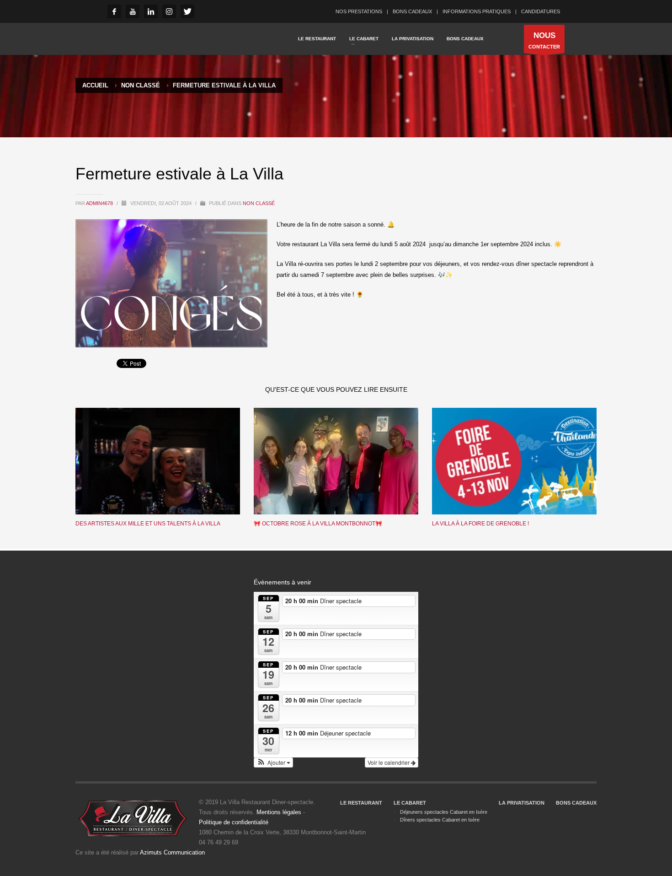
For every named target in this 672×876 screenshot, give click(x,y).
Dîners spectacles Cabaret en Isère (440, 819)
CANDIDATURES (540, 11)
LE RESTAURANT (361, 803)
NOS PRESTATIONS (359, 11)
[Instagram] (169, 11)
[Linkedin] (151, 11)
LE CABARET (410, 803)
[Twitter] (187, 11)
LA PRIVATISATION (521, 803)
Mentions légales (278, 812)
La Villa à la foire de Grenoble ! (480, 523)
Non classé (259, 203)
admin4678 (100, 203)
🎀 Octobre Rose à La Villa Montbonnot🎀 (318, 523)
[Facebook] (114, 11)
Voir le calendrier (389, 762)
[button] (273, 762)
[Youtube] (132, 11)
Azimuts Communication (172, 852)
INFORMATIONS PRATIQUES (477, 11)
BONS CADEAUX (412, 11)
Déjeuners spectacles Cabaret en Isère (443, 812)
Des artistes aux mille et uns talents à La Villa (147, 523)
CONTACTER (544, 40)
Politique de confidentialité (233, 822)
